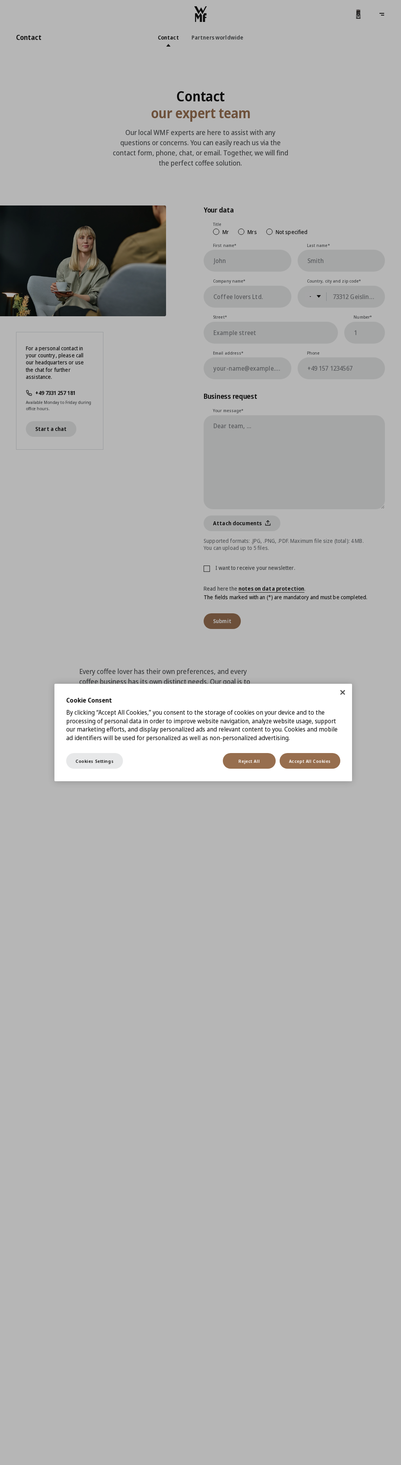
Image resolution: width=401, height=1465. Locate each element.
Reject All (249, 761)
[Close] (342, 692)
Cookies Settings (95, 761)
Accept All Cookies (310, 761)
